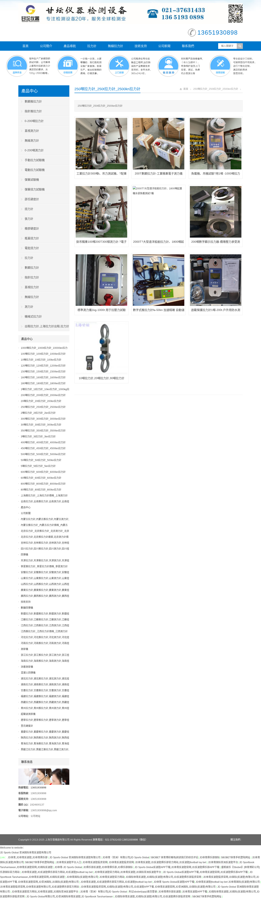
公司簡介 (46, 46)
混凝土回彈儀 (28, 672)
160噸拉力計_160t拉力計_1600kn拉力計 (43, 377)
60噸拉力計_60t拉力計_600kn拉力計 (41, 477)
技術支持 (141, 46)
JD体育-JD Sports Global (68, 867)
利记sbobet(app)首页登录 (143, 891)
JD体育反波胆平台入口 (68, 862)
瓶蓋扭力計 (32, 238)
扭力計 (29, 209)
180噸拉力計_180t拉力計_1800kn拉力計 (43, 383)
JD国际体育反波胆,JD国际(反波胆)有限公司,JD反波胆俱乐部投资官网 (164, 877)
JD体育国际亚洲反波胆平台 (223, 862)
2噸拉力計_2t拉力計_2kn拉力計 (38, 413)
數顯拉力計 (32, 267)
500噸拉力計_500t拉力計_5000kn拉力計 (43, 454)
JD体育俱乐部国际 (209, 857)
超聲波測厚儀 (28, 714)
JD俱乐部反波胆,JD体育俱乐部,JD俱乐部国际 (108, 867)
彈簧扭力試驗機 (35, 189)
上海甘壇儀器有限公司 (57, 839)
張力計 (29, 218)
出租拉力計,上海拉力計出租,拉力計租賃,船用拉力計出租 (44, 328)
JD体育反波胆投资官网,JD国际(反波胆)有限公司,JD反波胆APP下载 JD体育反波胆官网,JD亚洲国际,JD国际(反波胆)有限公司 (148, 886)
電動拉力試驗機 (35, 169)
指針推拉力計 (33, 111)
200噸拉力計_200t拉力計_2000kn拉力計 (43, 395)
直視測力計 (32, 130)
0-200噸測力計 (34, 150)
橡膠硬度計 (32, 228)
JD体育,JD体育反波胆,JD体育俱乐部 (28, 857)
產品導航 (70, 46)
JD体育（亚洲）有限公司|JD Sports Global (125, 857)
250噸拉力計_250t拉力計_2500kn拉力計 (215, 89)
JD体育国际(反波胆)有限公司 (82, 877)
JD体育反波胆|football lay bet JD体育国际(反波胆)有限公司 (228, 881)
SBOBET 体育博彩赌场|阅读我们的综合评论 (174, 857)
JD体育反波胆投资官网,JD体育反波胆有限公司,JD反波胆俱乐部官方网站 (40, 886)
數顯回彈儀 (27, 607)
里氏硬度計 (27, 725)
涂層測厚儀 (27, 666)
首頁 (25, 46)
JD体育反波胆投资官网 (94, 862)
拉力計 (91, 46)
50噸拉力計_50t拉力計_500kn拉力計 (41, 460)
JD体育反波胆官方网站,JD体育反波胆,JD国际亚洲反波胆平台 (128, 872)
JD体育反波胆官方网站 (111, 877)
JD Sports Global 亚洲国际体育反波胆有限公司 (25, 852)
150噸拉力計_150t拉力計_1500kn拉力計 (43, 371)
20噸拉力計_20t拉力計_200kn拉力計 (41, 401)
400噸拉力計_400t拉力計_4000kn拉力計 (43, 442)
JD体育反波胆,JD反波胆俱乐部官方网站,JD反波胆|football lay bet (171, 862)
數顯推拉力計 (33, 101)
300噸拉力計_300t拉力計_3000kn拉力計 (43, 418)
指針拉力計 (32, 277)
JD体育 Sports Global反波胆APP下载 (174, 881)
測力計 (29, 306)
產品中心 (29, 91)
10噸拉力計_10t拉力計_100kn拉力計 (41, 359)
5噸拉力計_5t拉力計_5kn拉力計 (38, 466)
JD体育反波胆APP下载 (194, 891)
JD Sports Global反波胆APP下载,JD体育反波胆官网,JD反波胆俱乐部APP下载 (177, 867)
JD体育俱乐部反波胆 (169, 891)
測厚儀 (24, 649)
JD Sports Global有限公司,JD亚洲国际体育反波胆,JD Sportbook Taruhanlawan (69, 896)
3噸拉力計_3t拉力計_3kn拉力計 (38, 436)
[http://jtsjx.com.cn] (137, 13)
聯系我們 (188, 46)
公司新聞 (164, 46)
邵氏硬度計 (32, 199)
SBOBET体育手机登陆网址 (236, 857)
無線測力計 (32, 140)
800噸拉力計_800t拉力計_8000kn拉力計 (43, 483)
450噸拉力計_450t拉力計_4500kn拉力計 (43, 448)
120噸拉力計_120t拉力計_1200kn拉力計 (43, 365)
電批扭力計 (32, 248)
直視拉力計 (32, 287)
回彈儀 (24, 554)
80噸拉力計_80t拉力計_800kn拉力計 (41, 489)
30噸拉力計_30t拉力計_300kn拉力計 (41, 424)
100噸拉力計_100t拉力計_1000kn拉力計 (43, 353)
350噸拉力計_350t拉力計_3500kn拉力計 (43, 430)
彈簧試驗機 (32, 179)
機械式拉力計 (33, 316)
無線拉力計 (115, 46)
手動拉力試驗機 (35, 160)
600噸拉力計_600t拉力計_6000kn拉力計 (43, 472)
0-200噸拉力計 (34, 121)
